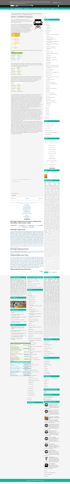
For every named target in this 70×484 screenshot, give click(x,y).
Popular (46, 272)
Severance (30, 307)
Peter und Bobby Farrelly (32, 235)
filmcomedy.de (34, 480)
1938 (32, 257)
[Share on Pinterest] (17, 193)
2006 (35, 265)
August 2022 (31, 303)
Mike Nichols (23, 238)
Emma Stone (54, 299)
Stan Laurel (52, 269)
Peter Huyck (34, 246)
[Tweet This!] (15, 193)
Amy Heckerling (14, 251)
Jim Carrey (53, 206)
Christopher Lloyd (50, 234)
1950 (35, 258)
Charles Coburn (55, 259)
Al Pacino (51, 257)
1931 (13, 257)
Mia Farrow (20, 295)
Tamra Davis (21, 252)
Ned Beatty (53, 267)
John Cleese (55, 251)
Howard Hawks (17, 239)
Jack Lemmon (22, 290)
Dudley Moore (46, 249)
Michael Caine (56, 221)
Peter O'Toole (55, 254)
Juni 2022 (30, 386)
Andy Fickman (12, 241)
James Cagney (46, 250)
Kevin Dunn (58, 214)
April (47, 110)
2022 (56, 8)
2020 (25, 267)
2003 (19, 265)
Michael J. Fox (56, 240)
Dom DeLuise (46, 219)
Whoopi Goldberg (54, 295)
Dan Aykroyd (57, 189)
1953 (11, 259)
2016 (11, 267)
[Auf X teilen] (14, 195)
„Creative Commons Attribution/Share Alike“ (23, 179)
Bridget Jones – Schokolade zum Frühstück (36, 333)
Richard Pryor (58, 267)
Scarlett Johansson (47, 295)
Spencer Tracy (49, 223)
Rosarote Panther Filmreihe (48, 353)
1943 (14, 258)
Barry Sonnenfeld (27, 242)
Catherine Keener (53, 287)
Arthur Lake (52, 184)
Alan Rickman (56, 232)
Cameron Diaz (54, 297)
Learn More (55, 2)
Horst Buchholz (50, 263)
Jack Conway (53, 226)
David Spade (46, 235)
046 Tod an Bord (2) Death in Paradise (17, 311)
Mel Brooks (31, 225)
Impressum (19, 10)
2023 (37, 267)
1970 (31, 260)
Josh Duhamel (56, 227)
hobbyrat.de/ (26, 351)
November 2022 (31, 297)
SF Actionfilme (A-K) (48, 126)
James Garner (50, 238)
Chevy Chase (50, 218)
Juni (47, 107)
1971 (34, 260)
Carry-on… (46, 346)
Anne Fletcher (34, 252)
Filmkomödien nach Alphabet (18, 8)
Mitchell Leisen (29, 238)
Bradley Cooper (54, 258)
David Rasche (57, 247)
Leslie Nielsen (21, 291)
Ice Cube (56, 219)
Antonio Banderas (54, 245)
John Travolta (50, 221)
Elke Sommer (49, 299)
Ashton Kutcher (50, 208)
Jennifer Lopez (50, 285)
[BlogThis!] (13, 195)
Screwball (45, 368)
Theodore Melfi (29, 244)
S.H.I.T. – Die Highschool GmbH (51, 94)
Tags (50, 272)
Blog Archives (54, 272)
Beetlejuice (48, 80)
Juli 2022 (30, 304)
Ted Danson (50, 243)
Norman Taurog (36, 238)
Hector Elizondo (52, 194)
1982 (35, 261)
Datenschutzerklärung (48, 474)
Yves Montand (47, 270)
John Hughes (52, 8)
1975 (14, 261)
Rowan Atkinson (57, 268)
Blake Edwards (37, 231)
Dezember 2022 (31, 296)
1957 (23, 259)
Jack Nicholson (46, 220)
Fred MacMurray (21, 292)
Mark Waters (19, 237)
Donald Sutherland (55, 248)
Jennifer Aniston (56, 280)
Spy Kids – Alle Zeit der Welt (50, 46)
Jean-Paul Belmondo (47, 265)
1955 (17, 259)
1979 (26, 261)
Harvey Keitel (49, 237)
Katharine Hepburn (56, 285)
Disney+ (27, 215)
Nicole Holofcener (14, 252)
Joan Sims (57, 279)
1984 (42, 261)
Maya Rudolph (49, 290)
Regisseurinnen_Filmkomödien (36, 8)
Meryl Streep (55, 290)
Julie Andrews (16, 295)
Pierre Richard (55, 191)
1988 (25, 262)
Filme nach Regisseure (27, 8)
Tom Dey (20, 245)
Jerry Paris (35, 241)
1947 (26, 258)
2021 (29, 267)
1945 (20, 258)
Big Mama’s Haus (49, 75)
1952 (41, 258)
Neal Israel (17, 242)
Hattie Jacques (47, 280)
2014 (36, 266)
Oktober (47, 28)
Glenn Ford (56, 210)
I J (28, 202)
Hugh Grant (52, 219)
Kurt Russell (55, 266)
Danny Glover (51, 261)
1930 (11, 257)
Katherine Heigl (49, 289)
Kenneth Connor (49, 189)
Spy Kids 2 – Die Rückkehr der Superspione (22, 16)
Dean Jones (52, 225)
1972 (38, 260)
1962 (38, 259)
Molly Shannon (46, 294)
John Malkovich (46, 239)
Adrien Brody (56, 216)
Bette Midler (48, 287)
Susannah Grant (15, 247)
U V (24, 203)
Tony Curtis (46, 224)
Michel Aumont (52, 228)
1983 (39, 261)
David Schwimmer (46, 262)
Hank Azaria (51, 249)
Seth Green (50, 216)
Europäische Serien (52, 158)
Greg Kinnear (46, 211)
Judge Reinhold (51, 214)
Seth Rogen (50, 204)
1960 (32, 259)
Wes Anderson (19, 236)
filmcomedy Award (13, 10)
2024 (46, 21)
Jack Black (56, 212)
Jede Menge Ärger (49, 70)
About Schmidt (31, 377)
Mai (47, 108)
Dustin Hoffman (57, 235)
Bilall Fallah (39, 245)
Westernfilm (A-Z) (48, 134)
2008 (11, 266)
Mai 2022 (30, 388)
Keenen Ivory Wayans (47, 253)
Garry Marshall (27, 233)
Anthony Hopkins (46, 245)
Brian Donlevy (56, 224)
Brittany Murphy (49, 297)
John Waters (20, 246)
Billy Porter (39, 244)
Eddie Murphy (52, 186)
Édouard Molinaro (31, 237)
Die (19, 202)
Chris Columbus (34, 242)
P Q (39, 202)
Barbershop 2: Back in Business (51, 88)
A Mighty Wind (48, 103)
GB (44, 381)
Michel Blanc (49, 254)
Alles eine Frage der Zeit (50, 97)
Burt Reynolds (57, 208)
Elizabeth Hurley (57, 292)
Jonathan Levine (19, 243)
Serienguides (43, 8)
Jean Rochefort (47, 213)
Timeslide (45, 391)
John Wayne (46, 266)
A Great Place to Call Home (53, 403)
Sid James (51, 187)
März (47, 111)
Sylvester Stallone (47, 256)
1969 (28, 260)
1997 (27, 263)
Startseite (27, 198)
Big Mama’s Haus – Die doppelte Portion (52, 72)
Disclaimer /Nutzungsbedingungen (50, 472)
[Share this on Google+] (16, 193)
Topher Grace (46, 244)
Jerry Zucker (40, 241)
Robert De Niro (53, 222)
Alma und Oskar (30, 285)
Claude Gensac (12, 294)
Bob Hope (54, 233)
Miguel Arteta (16, 245)
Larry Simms (48, 188)
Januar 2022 (31, 395)
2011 (23, 266)
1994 (15, 263)
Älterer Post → (41, 198)
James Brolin (52, 264)
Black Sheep (48, 63)
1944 (17, 258)
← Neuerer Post (13, 198)
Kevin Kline (47, 215)
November (48, 27)
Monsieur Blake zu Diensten (54, 424)
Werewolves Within (52, 450)
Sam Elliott (56, 255)
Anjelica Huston (54, 283)
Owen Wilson (13, 284)
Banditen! (47, 91)
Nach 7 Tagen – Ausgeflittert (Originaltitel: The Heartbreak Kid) (54, 417)
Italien (45, 383)
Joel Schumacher (15, 246)
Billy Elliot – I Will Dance (50, 69)
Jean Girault (40, 234)
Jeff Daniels (54, 213)
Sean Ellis (38, 246)
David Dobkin (25, 243)
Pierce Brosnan (52, 241)
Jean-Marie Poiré (13, 237)
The (21, 203)
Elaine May (40, 251)
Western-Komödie (47, 373)
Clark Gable (56, 234)
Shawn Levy (26, 234)
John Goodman (56, 238)
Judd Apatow (30, 239)
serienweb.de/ (26, 375)
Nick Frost (58, 228)
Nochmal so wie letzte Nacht (50, 100)
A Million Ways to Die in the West (51, 102)
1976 (17, 261)
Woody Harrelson (52, 231)
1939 (35, 257)
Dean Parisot (40, 242)
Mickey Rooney (46, 241)
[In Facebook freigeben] (15, 195)
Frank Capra (30, 241)
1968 (24, 260)
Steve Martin (47, 192)
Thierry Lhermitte (56, 243)
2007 (41, 265)
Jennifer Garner (54, 288)
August (47, 31)
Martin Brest (12, 244)
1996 (23, 263)
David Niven (46, 225)
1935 (24, 257)
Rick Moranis (46, 222)
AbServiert (30, 373)
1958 (26, 259)
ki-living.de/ (26, 356)
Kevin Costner (51, 266)
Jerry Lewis (40, 225)
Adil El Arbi (30, 245)
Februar (47, 113)
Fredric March (57, 225)
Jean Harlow (23, 294)
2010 (19, 266)
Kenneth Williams (49, 185)
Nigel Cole (29, 246)
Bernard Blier (46, 217)
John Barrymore (49, 227)
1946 (23, 258)
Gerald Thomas (14, 231)
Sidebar (45, 392)
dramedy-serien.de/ (26, 363)
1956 (20, 259)
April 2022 (30, 390)
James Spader (57, 264)
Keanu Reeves (56, 252)
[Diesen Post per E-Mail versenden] (12, 195)
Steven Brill (17, 240)
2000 (38, 263)
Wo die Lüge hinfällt (52, 437)
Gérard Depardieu (53, 211)
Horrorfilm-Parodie (47, 361)
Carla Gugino (33, 13)
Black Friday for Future (53, 430)
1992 (41, 262)
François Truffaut (23, 240)
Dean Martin (50, 190)
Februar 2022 (31, 393)
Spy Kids (47, 50)
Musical (45, 366)
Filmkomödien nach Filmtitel (26, 208)
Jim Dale (54, 193)
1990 (33, 262)
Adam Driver (58, 256)
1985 (13, 262)
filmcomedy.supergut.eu (47, 399)
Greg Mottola (35, 243)
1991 (37, 262)
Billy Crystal (53, 217)
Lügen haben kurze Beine (50, 79)
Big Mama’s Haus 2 (49, 73)
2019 (22, 267)
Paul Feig (21, 242)
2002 (15, 13)
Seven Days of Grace (49, 37)
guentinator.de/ (26, 348)
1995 (19, 263)
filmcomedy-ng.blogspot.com (48, 397)
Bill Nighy (50, 224)
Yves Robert (25, 237)
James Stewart (53, 220)
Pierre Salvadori (23, 244)
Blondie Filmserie (47, 344)
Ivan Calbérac (40, 243)
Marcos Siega (25, 246)
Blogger (42, 480)
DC (24, 207)
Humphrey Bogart (46, 264)
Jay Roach (40, 240)
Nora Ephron (24, 251)
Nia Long (51, 294)
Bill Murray (57, 187)
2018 (18, 267)
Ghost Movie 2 (48, 105)
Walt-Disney (46, 355)
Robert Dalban (48, 229)
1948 (29, 258)
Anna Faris (54, 281)
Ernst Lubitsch (24, 241)
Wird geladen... (12, 299)
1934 (21, 257)
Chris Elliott (56, 218)
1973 (41, 260)
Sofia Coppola (28, 252)
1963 (41, 259)
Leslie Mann (50, 286)
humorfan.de (26, 354)
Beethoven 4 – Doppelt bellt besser (51, 83)
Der (17, 202)
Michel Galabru (17, 293)
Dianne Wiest (49, 288)
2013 (32, 266)
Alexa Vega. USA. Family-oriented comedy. (23, 13)
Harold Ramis (30, 240)
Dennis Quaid (52, 235)
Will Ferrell (55, 192)
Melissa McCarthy (13, 291)
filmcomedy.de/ (26, 373)
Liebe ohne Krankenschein (33, 370)
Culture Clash (46, 359)
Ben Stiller (32, 227)
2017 (15, 267)
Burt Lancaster (49, 259)
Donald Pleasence (48, 248)
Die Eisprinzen (48, 62)
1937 (29, 257)
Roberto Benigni (52, 268)
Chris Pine (50, 260)
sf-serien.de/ (26, 364)
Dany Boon (22, 225)
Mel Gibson (48, 267)
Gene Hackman (53, 236)
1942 (11, 258)
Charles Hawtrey (13, 283)
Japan (45, 385)
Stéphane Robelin (57, 269)
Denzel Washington (53, 262)
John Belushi (50, 251)
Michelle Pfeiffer (57, 293)
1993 (11, 263)
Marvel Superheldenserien (27, 206)
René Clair (47, 242)
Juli (47, 33)
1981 (32, 261)
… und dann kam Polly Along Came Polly (52, 34)
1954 (14, 259)
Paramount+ (27, 217)
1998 (30, 263)
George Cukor (35, 233)
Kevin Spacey (55, 253)
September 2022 (31, 301)
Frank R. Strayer (18, 234)
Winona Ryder (54, 291)
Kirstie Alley (52, 293)
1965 (15, 260)
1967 (21, 260)
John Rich (57, 265)
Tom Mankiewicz (25, 245)
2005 (30, 265)
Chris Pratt (55, 260)
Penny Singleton (17, 280)
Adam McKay (37, 237)
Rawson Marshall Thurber (38, 239)
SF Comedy (47, 8)
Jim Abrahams (24, 239)
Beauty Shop (31, 363)
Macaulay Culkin (53, 239)
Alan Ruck (57, 244)
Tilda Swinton (49, 291)
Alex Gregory (35, 245)
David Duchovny (56, 261)
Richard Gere (53, 242)
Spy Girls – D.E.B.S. (49, 51)
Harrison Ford (56, 249)
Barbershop (31, 366)
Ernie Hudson (47, 236)
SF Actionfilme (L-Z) (48, 128)
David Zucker (34, 236)
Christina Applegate (49, 292)
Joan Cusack (49, 282)
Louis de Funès (47, 193)
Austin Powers (46, 341)
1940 (38, 257)
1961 (35, 259)
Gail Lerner (38, 252)
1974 (11, 261)
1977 (20, 261)
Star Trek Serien (26, 204)
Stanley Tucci (56, 223)
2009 (15, 266)
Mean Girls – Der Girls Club (54, 410)
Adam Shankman (27, 236)
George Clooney (50, 210)
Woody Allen (14, 225)
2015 (41, 266)
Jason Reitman (12, 243)
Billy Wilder (12, 233)
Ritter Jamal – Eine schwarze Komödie (52, 65)
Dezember (48, 25)
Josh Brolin (50, 252)
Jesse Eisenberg (53, 250)
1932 (16, 257)
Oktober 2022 (31, 299)
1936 (27, 257)
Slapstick (45, 370)
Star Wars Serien (26, 205)
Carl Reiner (19, 233)
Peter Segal (22, 235)
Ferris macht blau (52, 463)
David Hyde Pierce (51, 247)
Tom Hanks (24, 289)
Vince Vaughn (56, 204)
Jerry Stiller (53, 265)
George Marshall (25, 231)
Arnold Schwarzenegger (48, 233)
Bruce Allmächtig (48, 55)
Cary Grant (23, 293)
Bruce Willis (47, 206)
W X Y (28, 203)
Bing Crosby (49, 258)
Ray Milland (58, 241)
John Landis (14, 235)
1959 (29, 259)
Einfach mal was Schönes (32, 283)
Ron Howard (12, 240)
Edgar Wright (30, 243)
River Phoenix (47, 268)
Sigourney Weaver (47, 283)
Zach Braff (34, 244)
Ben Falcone (18, 241)
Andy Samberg (56, 257)
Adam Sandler (57, 188)
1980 (29, 261)
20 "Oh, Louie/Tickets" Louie (15, 319)
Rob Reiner (24, 227)
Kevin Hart (58, 206)
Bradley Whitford (51, 246)
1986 (17, 262)
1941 (41, 257)
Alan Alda (51, 232)
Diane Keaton (18, 294)
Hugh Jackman (56, 263)
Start (12, 8)
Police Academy (46, 351)
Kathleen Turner (46, 293)
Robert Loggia (53, 215)
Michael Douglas (50, 240)
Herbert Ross (40, 236)
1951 (38, 258)
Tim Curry (54, 230)
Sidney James (47, 269)
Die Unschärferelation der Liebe (33, 287)
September (48, 30)
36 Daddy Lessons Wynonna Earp (16, 338)
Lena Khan (17, 253)
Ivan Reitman (33, 234)
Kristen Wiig (46, 286)
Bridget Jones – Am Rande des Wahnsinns (36, 331)
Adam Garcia (47, 257)
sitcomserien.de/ (26, 366)
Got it (59, 2)
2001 (42, 263)
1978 (23, 261)
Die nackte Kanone (47, 348)
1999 (34, 263)
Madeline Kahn (54, 289)
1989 (29, 262)
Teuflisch (47, 85)
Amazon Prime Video (27, 216)
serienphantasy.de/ (26, 371)
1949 (32, 258)
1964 (11, 260)
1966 (18, 260)
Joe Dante (12, 242)
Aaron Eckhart (53, 256)
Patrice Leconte (17, 244)
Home (12, 13)
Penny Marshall (33, 251)
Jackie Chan (54, 237)
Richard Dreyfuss (50, 255)
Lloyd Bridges (46, 228)
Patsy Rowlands (57, 294)
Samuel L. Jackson (47, 230)
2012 (28, 266)
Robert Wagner (55, 229)
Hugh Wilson (35, 240)
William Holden (52, 244)
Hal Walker (47, 226)
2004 (25, 265)
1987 (21, 262)
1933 (18, 257)
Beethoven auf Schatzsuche (50, 82)
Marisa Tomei (55, 286)
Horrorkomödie (46, 363)
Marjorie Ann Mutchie (13, 292)
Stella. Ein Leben (30, 279)
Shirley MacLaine (56, 282)
